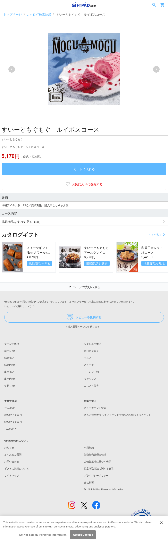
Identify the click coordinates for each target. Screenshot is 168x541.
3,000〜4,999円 (13, 414)
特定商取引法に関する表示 (99, 468)
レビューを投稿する (88, 317)
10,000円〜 (10, 428)
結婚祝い (9, 357)
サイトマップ (11, 475)
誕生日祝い (10, 350)
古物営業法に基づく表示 (97, 461)
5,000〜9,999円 (13, 421)
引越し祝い (10, 385)
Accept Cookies (83, 534)
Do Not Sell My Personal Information (43, 534)
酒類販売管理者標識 (95, 454)
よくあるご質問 (13, 454)
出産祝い (9, 371)
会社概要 (89, 482)
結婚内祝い (10, 364)
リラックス (90, 378)
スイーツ (89, 364)
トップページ (12, 14)
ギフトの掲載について (16, 468)
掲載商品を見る (39, 263)
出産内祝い (10, 378)
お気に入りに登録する (87, 184)
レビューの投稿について (17, 306)
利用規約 (89, 447)
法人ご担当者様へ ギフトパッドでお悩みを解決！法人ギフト (117, 414)
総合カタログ (91, 350)
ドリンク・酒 (91, 371)
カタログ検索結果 (39, 14)
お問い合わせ (11, 461)
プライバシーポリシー (96, 475)
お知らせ (9, 447)
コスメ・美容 (91, 385)
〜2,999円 (10, 407)
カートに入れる (84, 169)
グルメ (87, 357)
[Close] (161, 522)
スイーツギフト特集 (95, 407)
